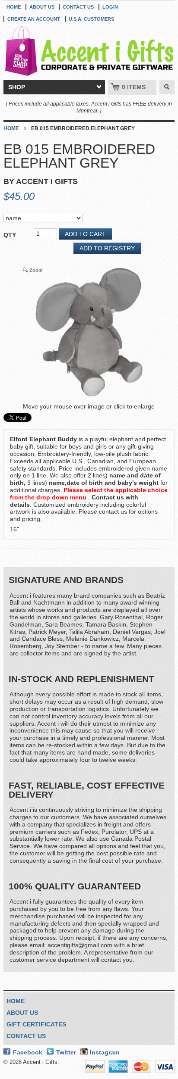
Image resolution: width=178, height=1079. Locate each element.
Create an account (33, 19)
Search (167, 87)
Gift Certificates (36, 1024)
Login (110, 6)
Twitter (66, 1052)
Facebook (27, 1052)
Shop (16, 87)
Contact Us (78, 6)
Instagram (104, 1052)
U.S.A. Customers (91, 19)
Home (13, 6)
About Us (41, 6)
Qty (9, 234)
